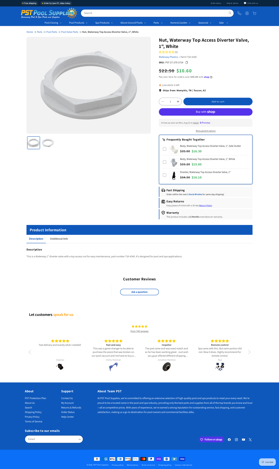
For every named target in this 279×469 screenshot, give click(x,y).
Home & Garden (178, 22)
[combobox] (157, 13)
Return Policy (205, 205)
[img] (139, 326)
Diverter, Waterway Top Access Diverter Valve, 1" (205, 172)
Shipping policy (165, 465)
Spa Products (102, 22)
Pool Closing (51, 22)
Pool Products (76, 22)
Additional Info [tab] (59, 238)
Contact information (183, 465)
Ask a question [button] (139, 292)
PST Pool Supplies (101, 465)
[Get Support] (239, 13)
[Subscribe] (79, 439)
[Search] (230, 13)
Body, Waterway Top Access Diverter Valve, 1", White (207, 159)
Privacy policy (118, 465)
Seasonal (203, 22)
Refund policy (132, 465)
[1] (33, 142)
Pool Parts (51, 32)
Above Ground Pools (131, 22)
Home (29, 32)
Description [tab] (36, 238)
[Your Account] (247, 13)
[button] (254, 13)
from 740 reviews (139, 331)
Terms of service (148, 465)
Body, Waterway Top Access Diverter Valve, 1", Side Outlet (210, 146)
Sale (221, 22)
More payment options (206, 131)
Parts (156, 22)
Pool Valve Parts (69, 32)
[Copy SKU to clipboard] (186, 62)
